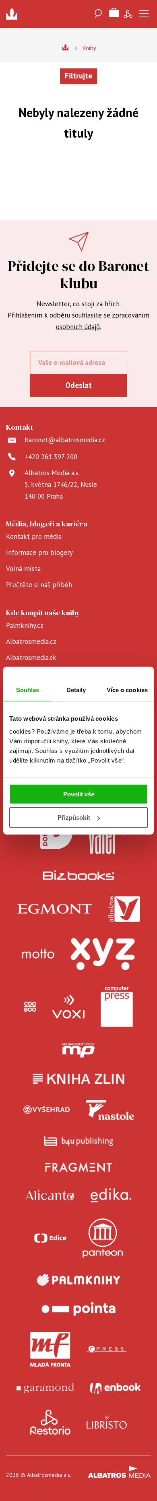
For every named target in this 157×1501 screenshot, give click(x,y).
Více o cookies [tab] (127, 690)
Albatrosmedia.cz (31, 641)
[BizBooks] (79, 875)
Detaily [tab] (76, 690)
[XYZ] (102, 954)
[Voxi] (68, 1006)
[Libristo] (106, 1422)
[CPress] (106, 1349)
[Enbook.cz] (115, 1388)
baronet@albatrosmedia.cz (65, 439)
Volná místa (23, 568)
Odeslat (78, 385)
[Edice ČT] (50, 1238)
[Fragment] (78, 1167)
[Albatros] (124, 909)
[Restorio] (50, 1422)
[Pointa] (78, 1309)
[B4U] (79, 1141)
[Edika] (111, 1195)
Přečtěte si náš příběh (39, 584)
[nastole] (110, 1110)
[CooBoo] (30, 1006)
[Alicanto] (50, 1195)
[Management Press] (78, 1050)
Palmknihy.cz (24, 625)
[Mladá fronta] (50, 1349)
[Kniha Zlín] (78, 1079)
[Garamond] (45, 1388)
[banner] (14, 14)
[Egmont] (54, 909)
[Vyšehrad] (46, 1110)
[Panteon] (102, 1238)
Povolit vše (78, 793)
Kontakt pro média (34, 536)
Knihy (89, 48)
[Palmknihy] (78, 1280)
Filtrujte (78, 75)
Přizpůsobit (74, 817)
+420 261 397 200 (51, 456)
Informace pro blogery (39, 552)
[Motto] (38, 954)
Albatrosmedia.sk (31, 657)
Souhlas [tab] (27, 690)
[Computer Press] (117, 1006)
